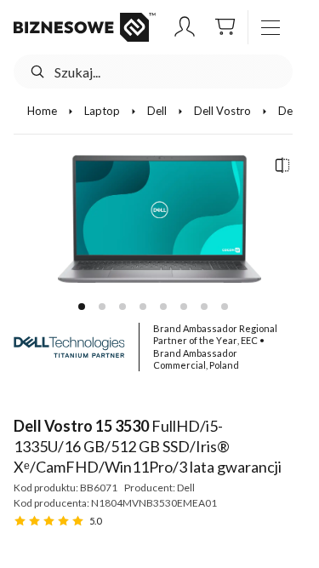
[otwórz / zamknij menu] (270, 27)
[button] (184, 27)
